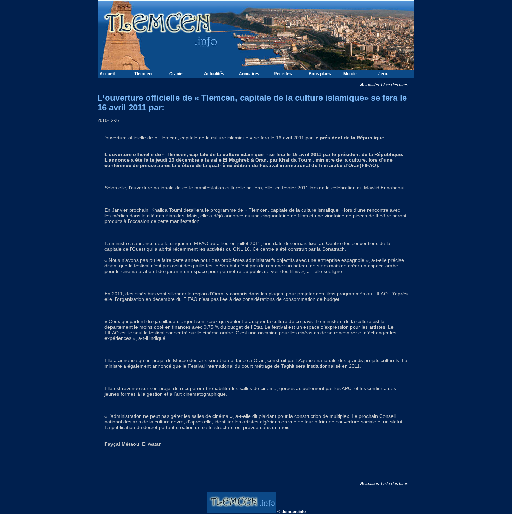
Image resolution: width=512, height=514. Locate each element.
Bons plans (320, 73)
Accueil (107, 73)
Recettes (283, 73)
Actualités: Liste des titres (387, 85)
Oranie (176, 73)
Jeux (383, 73)
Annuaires (249, 73)
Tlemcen (143, 73)
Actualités (214, 73)
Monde (350, 73)
